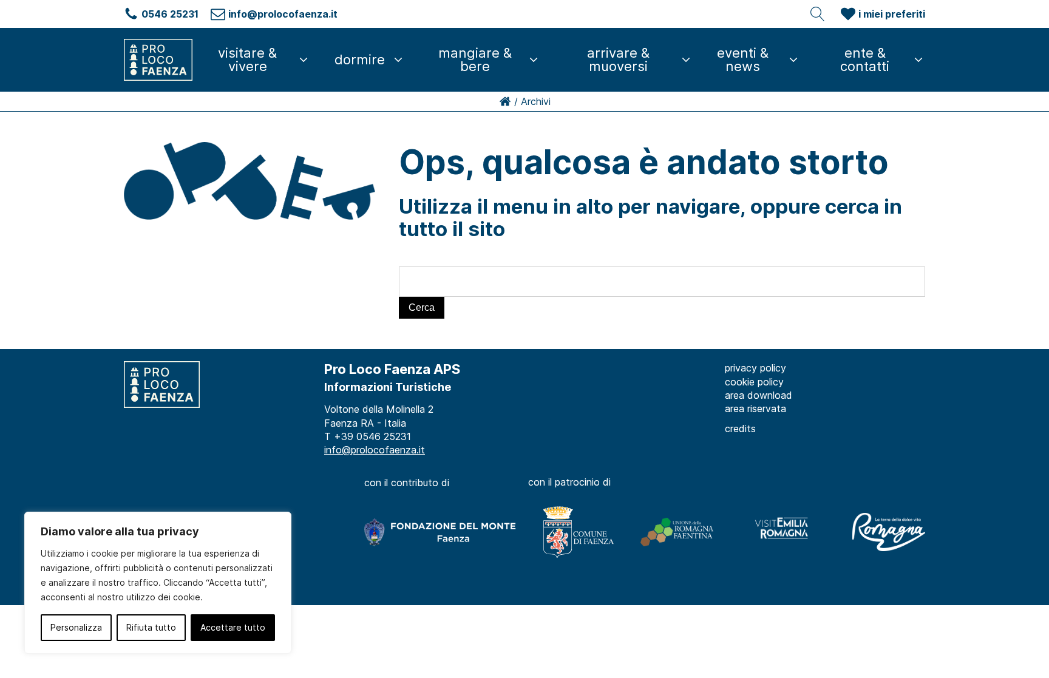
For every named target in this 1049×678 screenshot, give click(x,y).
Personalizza (76, 627)
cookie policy (754, 382)
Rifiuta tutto (151, 627)
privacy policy (755, 368)
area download (758, 395)
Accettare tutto (232, 627)
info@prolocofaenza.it (374, 450)
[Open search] (818, 14)
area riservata (755, 408)
